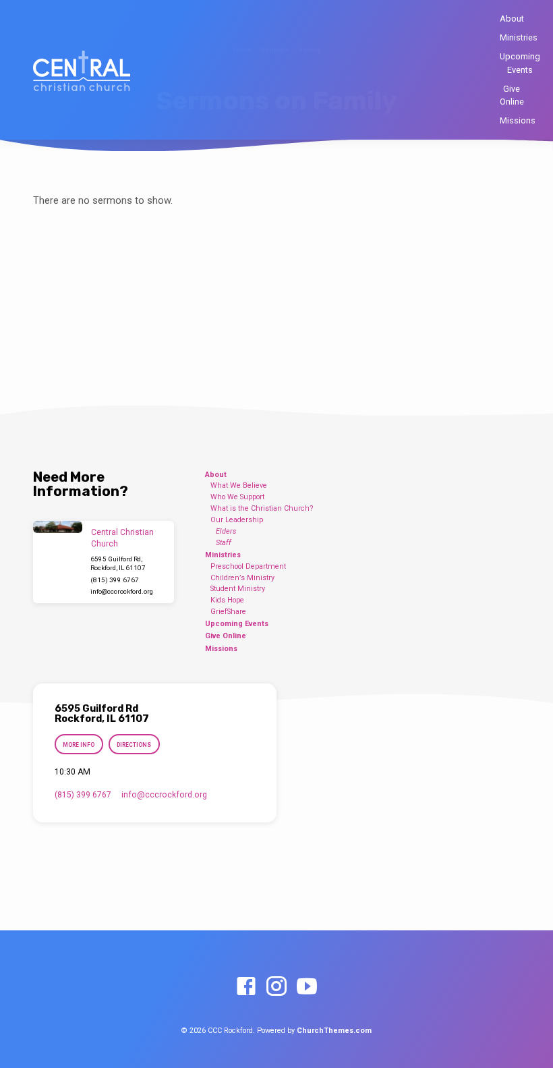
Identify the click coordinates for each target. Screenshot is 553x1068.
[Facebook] (246, 987)
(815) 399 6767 (114, 580)
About (512, 18)
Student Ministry (237, 588)
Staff (223, 542)
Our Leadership (236, 519)
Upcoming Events (520, 62)
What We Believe (238, 485)
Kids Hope (227, 600)
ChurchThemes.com (334, 1030)
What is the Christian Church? (262, 508)
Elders (226, 531)
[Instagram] (276, 987)
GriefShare (228, 611)
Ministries (518, 37)
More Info (78, 744)
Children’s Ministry (242, 577)
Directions (134, 744)
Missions (517, 120)
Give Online (512, 95)
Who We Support (237, 497)
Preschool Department (248, 566)
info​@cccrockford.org (121, 591)
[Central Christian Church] (57, 527)
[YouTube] (307, 987)
